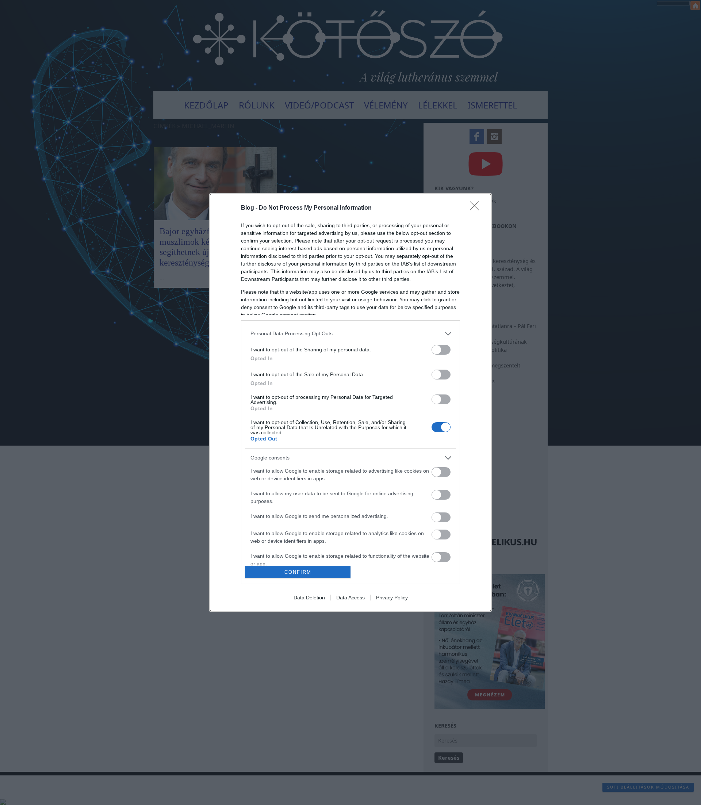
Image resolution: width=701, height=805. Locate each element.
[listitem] (350, 333)
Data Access (350, 597)
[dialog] (350, 402)
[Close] (477, 208)
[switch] (441, 350)
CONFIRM (297, 572)
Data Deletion (309, 597)
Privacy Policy (392, 597)
